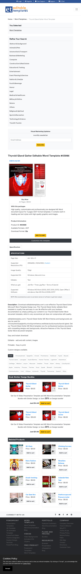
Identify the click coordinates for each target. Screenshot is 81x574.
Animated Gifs (29, 539)
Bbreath (49, 367)
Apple (11, 367)
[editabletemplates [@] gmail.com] (61, 515)
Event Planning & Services (18, 75)
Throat (46, 363)
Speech (58, 371)
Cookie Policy (27, 563)
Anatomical (62, 359)
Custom (47, 263)
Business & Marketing (17, 55)
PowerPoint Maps (12, 535)
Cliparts (27, 541)
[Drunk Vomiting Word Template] (16, 481)
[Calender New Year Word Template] (49, 481)
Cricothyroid (66, 363)
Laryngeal (23, 359)
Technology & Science (17, 119)
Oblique (28, 371)
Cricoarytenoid (20, 356)
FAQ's (62, 538)
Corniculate (57, 367)
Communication (14, 371)
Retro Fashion (31, 461)
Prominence (44, 356)
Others (12, 107)
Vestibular (53, 356)
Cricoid (36, 356)
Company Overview (66, 523)
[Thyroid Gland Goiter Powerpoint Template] (16, 387)
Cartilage (12, 363)
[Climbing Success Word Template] (49, 449)
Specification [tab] (15, 247)
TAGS (10, 356)
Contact (62, 542)
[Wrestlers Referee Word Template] (49, 464)
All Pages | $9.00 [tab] (25, 201)
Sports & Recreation (16, 115)
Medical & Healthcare (17, 95)
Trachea (31, 367)
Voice (64, 371)
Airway (58, 363)
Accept (7, 568)
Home (10, 19)
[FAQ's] (56, 515)
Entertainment (14, 71)
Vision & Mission (65, 526)
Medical (18, 363)
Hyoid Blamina (32, 359)
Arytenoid (35, 371)
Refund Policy (64, 535)
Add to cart (45, 403)
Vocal (37, 367)
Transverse (50, 371)
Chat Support (40, 1)
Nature (12, 103)
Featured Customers (49, 523)
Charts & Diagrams (13, 538)
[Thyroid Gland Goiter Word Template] (49, 387)
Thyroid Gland (13, 359)
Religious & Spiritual (16, 111)
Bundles (45, 537)
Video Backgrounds (31, 537)
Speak (43, 367)
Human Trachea (44, 359)
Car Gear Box (31, 494)
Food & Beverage (15, 83)
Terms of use (64, 531)
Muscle (66, 356)
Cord (22, 371)
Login (20, 1)
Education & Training (17, 67)
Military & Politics (15, 99)
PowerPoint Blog (12, 545)
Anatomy (17, 367)
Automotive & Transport (18, 51)
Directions (63, 545)
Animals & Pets (14, 48)
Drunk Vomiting (31, 478)
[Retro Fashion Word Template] (16, 465)
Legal (11, 91)
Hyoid (60, 356)
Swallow (39, 363)
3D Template (10, 528)
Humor (11, 87)
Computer (13, 59)
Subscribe (40, 145)
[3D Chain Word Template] (16, 449)
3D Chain (29, 446)
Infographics (46, 548)
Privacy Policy (65, 533)
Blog (43, 550)
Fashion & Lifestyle (16, 79)
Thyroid (42, 371)
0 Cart (62, 1)
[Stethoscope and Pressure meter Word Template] (49, 498)
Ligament (54, 359)
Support (52, 1)
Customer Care (65, 547)
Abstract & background (17, 44)
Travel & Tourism (15, 123)
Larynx (25, 363)
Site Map (63, 540)
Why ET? (63, 528)
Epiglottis (30, 356)
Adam (52, 363)
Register (29, 1)
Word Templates (21, 19)
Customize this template (40, 241)
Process (24, 367)
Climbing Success (64, 446)
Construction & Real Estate (19, 63)
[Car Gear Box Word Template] (16, 498)
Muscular (32, 363)
